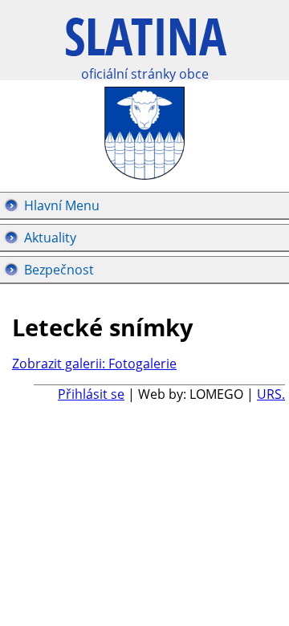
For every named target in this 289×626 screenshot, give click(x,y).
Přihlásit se (91, 394)
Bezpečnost (59, 269)
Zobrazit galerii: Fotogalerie (94, 363)
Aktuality (50, 237)
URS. (271, 394)
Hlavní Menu (62, 205)
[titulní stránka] (146, 45)
